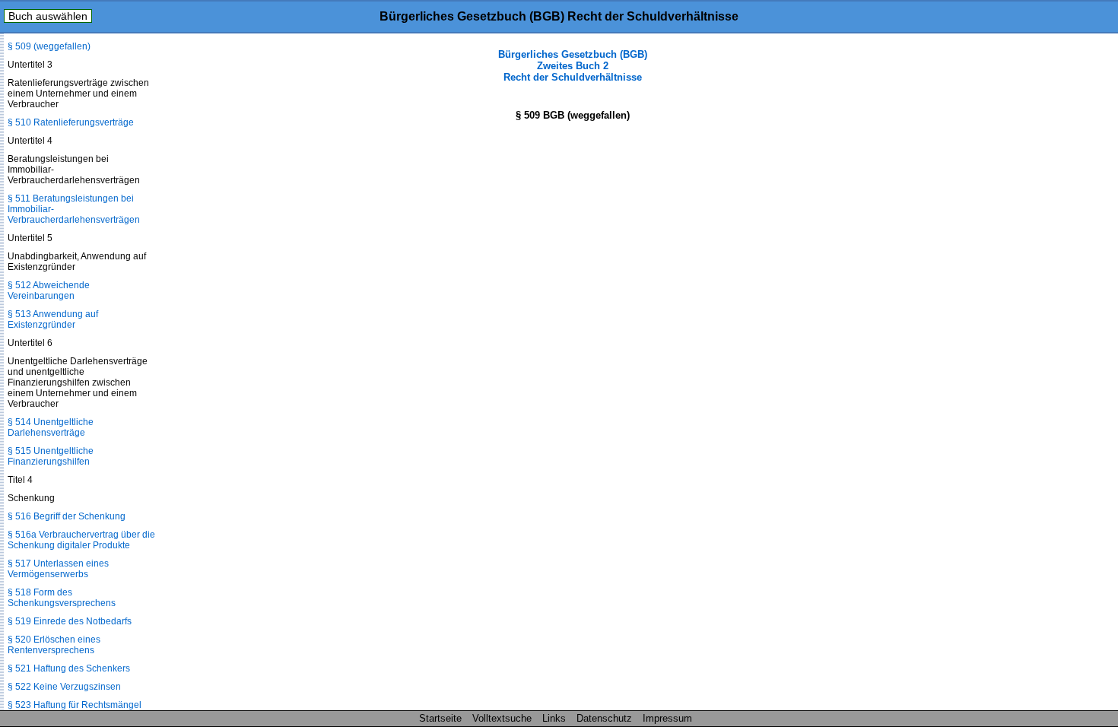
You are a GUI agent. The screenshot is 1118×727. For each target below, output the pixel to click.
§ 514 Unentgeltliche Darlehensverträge (51, 427)
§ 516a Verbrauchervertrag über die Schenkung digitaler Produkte (81, 540)
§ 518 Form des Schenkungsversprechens (62, 597)
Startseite (440, 718)
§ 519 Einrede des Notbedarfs (70, 621)
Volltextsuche (502, 718)
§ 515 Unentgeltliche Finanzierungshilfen (51, 456)
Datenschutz (604, 718)
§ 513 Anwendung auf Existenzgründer (53, 319)
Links (554, 718)
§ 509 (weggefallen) (49, 46)
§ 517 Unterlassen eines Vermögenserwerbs (58, 568)
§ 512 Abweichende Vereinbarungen (49, 290)
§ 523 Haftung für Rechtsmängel (74, 705)
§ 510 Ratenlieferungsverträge (71, 122)
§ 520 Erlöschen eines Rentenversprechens (54, 645)
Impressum (667, 718)
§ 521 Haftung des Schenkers (69, 668)
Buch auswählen (47, 16)
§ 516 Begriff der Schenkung (66, 516)
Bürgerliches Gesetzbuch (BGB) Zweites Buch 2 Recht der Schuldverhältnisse (572, 66)
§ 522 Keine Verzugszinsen (64, 686)
